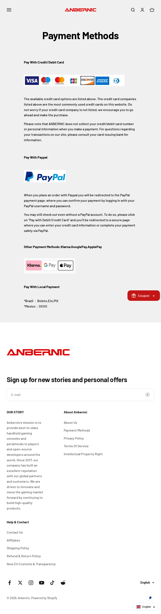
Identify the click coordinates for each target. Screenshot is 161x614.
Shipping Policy (18, 548)
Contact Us (15, 532)
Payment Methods (77, 430)
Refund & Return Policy (24, 556)
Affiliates (13, 540)
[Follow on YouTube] (41, 583)
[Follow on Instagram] (31, 583)
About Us (70, 422)
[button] (146, 607)
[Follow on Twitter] (20, 583)
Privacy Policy (74, 438)
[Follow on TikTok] (52, 583)
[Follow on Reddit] (63, 583)
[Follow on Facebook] (9, 583)
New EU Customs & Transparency (31, 564)
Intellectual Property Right (83, 454)
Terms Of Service (76, 446)
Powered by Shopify (44, 598)
